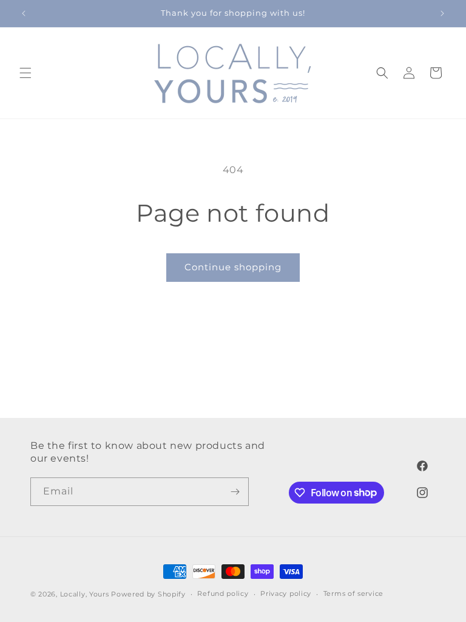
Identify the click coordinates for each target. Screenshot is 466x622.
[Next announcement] (442, 13)
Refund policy (222, 593)
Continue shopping (233, 267)
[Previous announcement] (23, 13)
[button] (25, 73)
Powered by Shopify (148, 594)
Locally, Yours (84, 594)
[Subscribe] (234, 491)
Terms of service (353, 593)
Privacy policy (285, 593)
